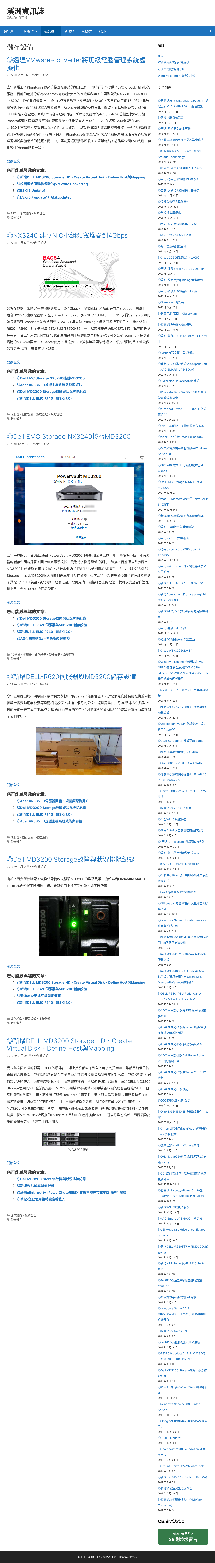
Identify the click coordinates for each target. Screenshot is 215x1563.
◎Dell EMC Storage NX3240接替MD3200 (51, 378)
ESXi (14, 213)
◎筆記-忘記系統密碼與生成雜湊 (178, 224)
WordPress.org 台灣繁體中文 (177, 75)
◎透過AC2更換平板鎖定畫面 (39, 996)
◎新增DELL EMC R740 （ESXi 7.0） (45, 398)
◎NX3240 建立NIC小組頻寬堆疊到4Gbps (67, 235)
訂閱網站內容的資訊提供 (173, 62)
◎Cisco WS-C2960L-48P (175, 650)
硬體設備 (49, 31)
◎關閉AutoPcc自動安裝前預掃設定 (180, 830)
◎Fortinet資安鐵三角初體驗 (176, 353)
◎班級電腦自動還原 (171, 117)
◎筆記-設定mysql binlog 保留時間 (180, 280)
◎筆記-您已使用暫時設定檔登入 (41, 1199)
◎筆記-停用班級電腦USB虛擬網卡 (180, 179)
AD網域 (15, 654)
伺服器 (15, 414)
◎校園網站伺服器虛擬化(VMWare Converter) (52, 184)
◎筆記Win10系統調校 (172, 819)
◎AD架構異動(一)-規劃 (173, 1089)
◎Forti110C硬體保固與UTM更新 (179, 1342)
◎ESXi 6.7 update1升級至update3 (44, 197)
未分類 (102, 31)
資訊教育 (87, 31)
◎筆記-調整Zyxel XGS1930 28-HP (181, 268)
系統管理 (8, 31)
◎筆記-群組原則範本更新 (174, 128)
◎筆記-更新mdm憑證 (172, 628)
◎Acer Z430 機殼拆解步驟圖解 (178, 864)
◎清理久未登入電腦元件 (173, 201)
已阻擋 (183, 1537)
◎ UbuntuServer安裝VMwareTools (181, 1466)
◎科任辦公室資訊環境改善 (175, 1488)
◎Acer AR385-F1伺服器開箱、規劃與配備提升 (53, 801)
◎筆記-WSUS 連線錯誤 (173, 538)
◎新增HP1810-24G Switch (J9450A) (182, 1477)
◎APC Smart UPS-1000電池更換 (180, 1218)
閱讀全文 (13, 161)
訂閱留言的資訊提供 (171, 69)
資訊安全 (70, 31)
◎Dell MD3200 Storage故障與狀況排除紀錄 (51, 392)
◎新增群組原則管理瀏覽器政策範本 (181, 516)
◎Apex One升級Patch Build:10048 (181, 437)
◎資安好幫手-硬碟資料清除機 (177, 1297)
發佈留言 (16, 217)
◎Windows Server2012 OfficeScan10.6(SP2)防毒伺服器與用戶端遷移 (182, 1314)
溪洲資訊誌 (26, 11)
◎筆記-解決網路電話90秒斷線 (177, 291)
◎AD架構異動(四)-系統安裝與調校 (43, 638)
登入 (161, 56)
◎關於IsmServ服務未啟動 (174, 235)
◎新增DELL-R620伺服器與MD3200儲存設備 (52, 625)
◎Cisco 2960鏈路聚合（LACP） (179, 257)
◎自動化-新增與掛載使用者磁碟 (178, 190)
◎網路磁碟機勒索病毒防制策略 (178, 752)
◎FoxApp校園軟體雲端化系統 (177, 892)
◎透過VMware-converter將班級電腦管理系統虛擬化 (76, 64)
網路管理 (29, 31)
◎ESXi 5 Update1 (31, 191)
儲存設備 (25, 213)
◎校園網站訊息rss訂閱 (173, 1331)
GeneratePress (128, 1557)
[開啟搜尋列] (210, 31)
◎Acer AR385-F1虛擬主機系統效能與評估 (49, 385)
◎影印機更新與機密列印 (173, 246)
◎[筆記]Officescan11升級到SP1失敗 (181, 841)
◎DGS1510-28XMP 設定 (174, 1100)
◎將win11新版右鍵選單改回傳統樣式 (181, 168)
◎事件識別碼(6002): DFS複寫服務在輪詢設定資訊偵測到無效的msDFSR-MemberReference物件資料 (182, 976)
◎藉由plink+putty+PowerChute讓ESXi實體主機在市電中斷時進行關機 (71, 1193)
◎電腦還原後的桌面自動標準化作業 (181, 140)
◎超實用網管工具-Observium (177, 313)
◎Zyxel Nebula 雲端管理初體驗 (178, 381)
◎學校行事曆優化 (169, 212)
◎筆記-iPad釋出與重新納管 (176, 527)
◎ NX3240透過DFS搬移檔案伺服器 (181, 426)
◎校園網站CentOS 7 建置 (175, 808)
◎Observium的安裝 (171, 302)
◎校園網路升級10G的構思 (175, 324)
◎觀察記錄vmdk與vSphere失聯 (178, 1145)
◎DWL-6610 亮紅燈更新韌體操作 (180, 763)
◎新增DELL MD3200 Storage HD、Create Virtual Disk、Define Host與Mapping (81, 177)
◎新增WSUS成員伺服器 (35, 1186)
